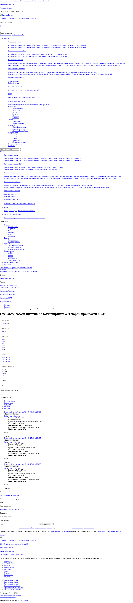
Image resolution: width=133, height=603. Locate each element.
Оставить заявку (45, 524)
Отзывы (15, 112)
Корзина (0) (14, 268)
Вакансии (15, 118)
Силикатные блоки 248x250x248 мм (21, 45)
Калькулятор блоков (15, 144)
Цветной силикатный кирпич (87, 63)
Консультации (17, 121)
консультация (9, 495)
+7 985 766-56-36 (31, 271)
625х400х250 (6, 361)
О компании (12, 106)
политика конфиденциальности (11, 595)
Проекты (11, 125)
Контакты (11, 146)
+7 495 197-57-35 (18, 35)
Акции (14, 136)
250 (3, 341)
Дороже (7, 408)
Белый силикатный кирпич (18, 63)
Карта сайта (8, 575)
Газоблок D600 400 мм (36, 72)
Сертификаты (17, 140)
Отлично (3, 535)
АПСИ (14, 134)
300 (3, 343)
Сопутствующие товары (12, 589)
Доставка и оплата (19, 142)
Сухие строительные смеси (13, 588)
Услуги (10, 119)
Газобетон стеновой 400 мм (18, 72)
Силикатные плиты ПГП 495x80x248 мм (22, 56)
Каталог (7, 38)
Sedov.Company (23, 600)
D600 (3, 331)
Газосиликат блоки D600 (104, 74)
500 (3, 349)
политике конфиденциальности (83, 528)
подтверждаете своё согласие (59, 531)
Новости (15, 116)
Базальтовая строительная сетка (19, 105)
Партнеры (16, 110)
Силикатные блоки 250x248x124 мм (47, 45)
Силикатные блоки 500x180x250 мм (73, 47)
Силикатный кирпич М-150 (57, 65)
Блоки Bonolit (44, 74)
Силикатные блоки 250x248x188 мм (73, 45)
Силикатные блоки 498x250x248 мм (47, 47)
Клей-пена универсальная (40, 105)
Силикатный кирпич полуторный (40, 63)
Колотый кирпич (14, 65)
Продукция (8, 562)
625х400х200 (6, 359)
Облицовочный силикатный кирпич (34, 65)
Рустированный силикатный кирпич (112, 63)
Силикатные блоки (11, 580)
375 (3, 345)
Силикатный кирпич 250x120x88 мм (80, 65)
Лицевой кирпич (14, 81)
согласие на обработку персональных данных (35, 528)
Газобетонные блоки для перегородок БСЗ (23, 74)
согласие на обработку (8, 597)
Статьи (14, 138)
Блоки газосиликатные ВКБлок (60, 74)
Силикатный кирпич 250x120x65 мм (107, 65)
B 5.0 (3, 375)
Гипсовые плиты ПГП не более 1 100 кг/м (23, 90)
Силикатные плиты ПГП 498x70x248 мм (52, 54)
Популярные (8, 403)
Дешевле (7, 406)
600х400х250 (6, 357)
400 (3, 347)
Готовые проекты (18, 129)
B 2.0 (3, 369)
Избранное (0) (5, 268)
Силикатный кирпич (11, 584)
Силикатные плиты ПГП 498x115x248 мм (23, 54)
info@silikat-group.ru (7, 278)
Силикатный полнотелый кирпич (65, 63)
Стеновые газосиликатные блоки (83, 74)
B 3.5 (3, 373)
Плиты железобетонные (30, 97)
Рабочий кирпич (14, 83)
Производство (17, 108)
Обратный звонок (25, 268)
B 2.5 (3, 371)
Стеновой (5, 323)
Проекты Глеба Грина (20, 131)
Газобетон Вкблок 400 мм (87, 72)
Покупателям (13, 133)
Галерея (15, 114)
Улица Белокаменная (19, 127)
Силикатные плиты (11, 582)
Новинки (7, 405)
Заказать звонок (5, 35)
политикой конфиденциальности (109, 531)
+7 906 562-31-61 (18, 271)
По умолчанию (9, 401)
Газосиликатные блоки (12, 586)
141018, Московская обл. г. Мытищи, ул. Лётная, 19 (9, 286)
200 (3, 339)
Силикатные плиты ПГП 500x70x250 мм (52, 56)
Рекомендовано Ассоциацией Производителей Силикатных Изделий (24, 1)
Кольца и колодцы (14, 97)
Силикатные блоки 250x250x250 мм (21, 47)
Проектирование (18, 123)
